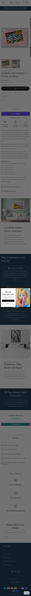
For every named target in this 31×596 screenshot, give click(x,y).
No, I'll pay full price (8, 303)
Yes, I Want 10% (8, 300)
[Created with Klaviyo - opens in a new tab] (15, 307)
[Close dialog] (29, 289)
